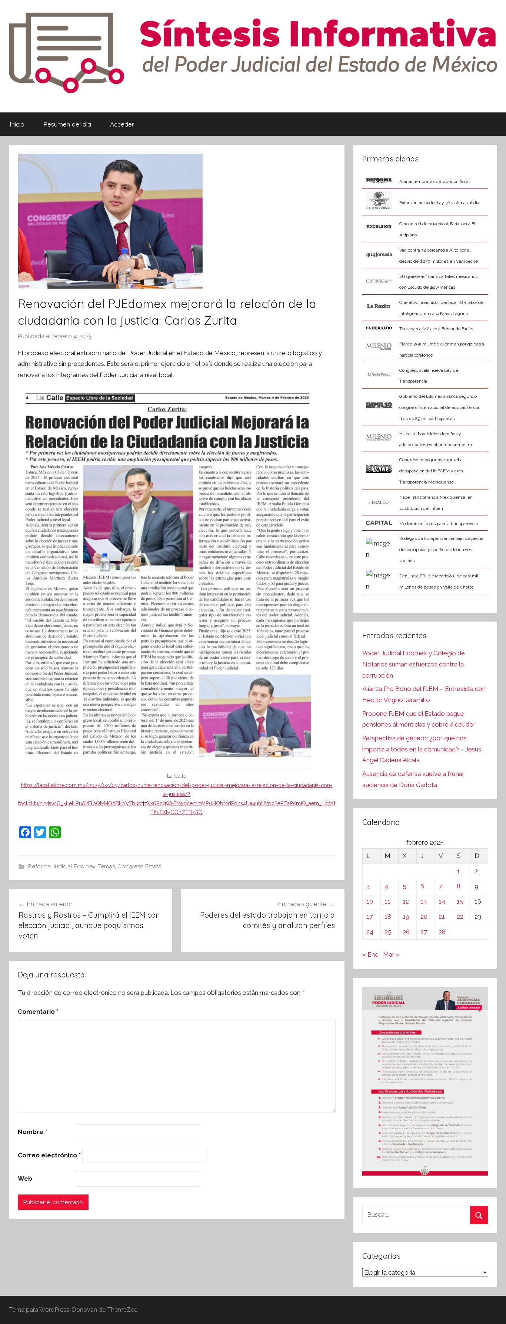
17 (369, 916)
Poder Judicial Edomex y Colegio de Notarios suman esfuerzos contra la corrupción (413, 664)
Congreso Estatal (140, 866)
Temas (106, 866)
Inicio (17, 124)
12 (406, 901)
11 (387, 901)
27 (423, 931)
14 (442, 901)
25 (388, 931)
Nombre (32, 1131)
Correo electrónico (49, 1155)
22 (460, 916)
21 (442, 916)
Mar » (391, 954)
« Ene (370, 954)
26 (406, 931)
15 (460, 901)
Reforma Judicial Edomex (62, 866)
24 (369, 931)
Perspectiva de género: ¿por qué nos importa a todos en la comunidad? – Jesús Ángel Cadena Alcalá (421, 749)
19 (406, 916)
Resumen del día (67, 124)
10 (369, 901)
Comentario (38, 1011)
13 (423, 901)
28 (442, 931)
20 (423, 916)
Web (25, 1178)
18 (388, 916)
